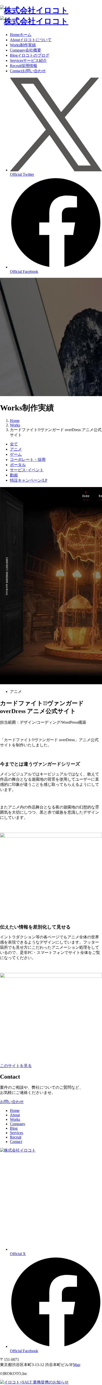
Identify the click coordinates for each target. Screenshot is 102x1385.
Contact (28, 71)
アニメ (16, 449)
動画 (14, 475)
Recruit (23, 66)
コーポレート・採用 (28, 459)
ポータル (18, 465)
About (30, 40)
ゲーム (16, 454)
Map (76, 1365)
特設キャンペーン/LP (28, 480)
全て (14, 444)
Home (20, 35)
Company (25, 50)
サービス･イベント (27, 470)
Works (23, 45)
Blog (29, 55)
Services (28, 60)
